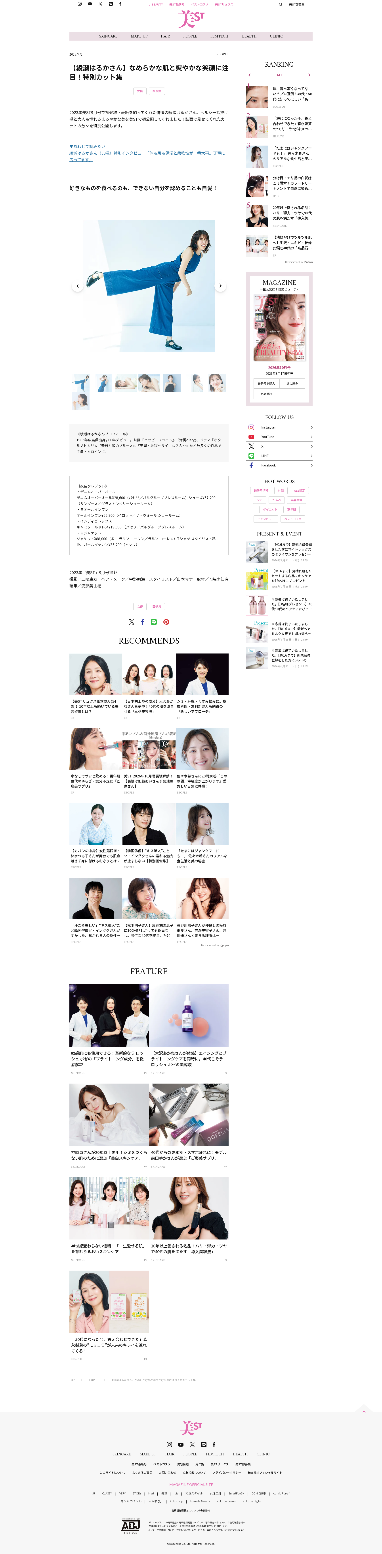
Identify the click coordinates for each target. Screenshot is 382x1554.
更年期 (199, 1464)
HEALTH (249, 36)
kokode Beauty (200, 1501)
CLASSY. (107, 1493)
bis (176, 1493)
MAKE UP (139, 36)
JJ (93, 1493)
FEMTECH (219, 36)
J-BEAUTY (156, 4)
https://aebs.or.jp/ (234, 1530)
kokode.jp (176, 1501)
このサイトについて (113, 1472)
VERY (122, 1493)
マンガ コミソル (131, 1501)
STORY (137, 1493)
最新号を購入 (266, 383)
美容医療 (183, 1464)
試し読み (292, 383)
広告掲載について (194, 1472)
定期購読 (266, 394)
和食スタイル (194, 1493)
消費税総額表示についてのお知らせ (191, 1510)
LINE (265, 456)
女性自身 (215, 1493)
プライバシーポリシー (226, 1472)
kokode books (226, 1501)
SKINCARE (108, 36)
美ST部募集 (296, 4)
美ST (164, 1493)
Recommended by (210, 945)
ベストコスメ (199, 4)
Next (220, 286)
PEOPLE (190, 36)
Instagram (268, 427)
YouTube (267, 437)
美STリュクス (224, 4)
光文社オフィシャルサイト (265, 1472)
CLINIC (276, 36)
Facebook (268, 465)
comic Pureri (281, 1493)
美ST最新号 (177, 4)
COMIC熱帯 (259, 1493)
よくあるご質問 (142, 1472)
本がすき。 (156, 1501)
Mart (151, 1493)
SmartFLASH (236, 1493)
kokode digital (252, 1501)
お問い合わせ (167, 1472)
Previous (78, 286)
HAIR (165, 36)
